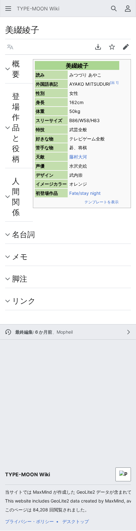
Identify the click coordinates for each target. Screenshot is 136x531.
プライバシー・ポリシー (29, 521)
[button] (6, 8)
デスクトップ (75, 521)
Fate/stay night (85, 193)
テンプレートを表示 (101, 202)
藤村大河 (78, 156)
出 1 (114, 83)
